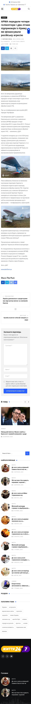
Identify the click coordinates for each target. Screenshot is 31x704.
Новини (3, 428)
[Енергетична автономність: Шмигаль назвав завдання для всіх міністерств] (5, 584)
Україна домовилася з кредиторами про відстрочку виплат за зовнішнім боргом (15, 301)
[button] (25, 402)
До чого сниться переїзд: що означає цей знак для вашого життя (20, 573)
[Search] (29, 9)
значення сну (6, 619)
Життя (14, 465)
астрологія (12, 607)
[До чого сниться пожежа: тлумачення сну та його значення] (5, 533)
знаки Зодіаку (14, 615)
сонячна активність (8, 627)
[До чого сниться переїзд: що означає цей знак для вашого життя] (5, 571)
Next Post (23, 315)
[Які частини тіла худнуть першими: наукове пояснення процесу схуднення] (5, 481)
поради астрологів (7, 623)
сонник (25, 623)
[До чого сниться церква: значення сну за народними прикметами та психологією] (5, 520)
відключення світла (8, 611)
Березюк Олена (7, 39)
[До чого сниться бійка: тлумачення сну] (5, 494)
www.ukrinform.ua (6, 269)
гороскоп (19, 611)
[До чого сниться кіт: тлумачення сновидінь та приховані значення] (5, 559)
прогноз (18, 623)
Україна (4, 607)
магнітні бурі (16, 619)
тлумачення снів (21, 627)
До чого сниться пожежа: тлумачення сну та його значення (20, 534)
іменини (4, 631)
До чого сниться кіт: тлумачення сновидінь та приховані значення (20, 560)
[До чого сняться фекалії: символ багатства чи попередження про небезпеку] (5, 468)
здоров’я (5, 615)
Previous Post (9, 296)
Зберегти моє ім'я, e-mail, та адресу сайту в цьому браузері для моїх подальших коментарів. (16, 384)
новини (24, 619)
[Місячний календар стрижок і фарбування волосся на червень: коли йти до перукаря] (5, 546)
